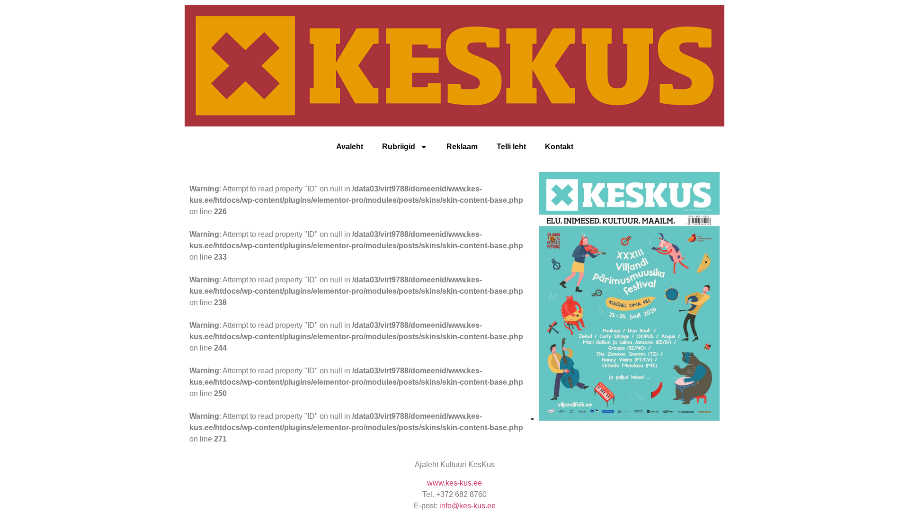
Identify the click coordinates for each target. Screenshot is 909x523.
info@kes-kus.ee (467, 506)
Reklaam (462, 147)
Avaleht (349, 147)
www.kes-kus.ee (454, 483)
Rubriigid (398, 147)
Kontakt (559, 147)
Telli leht (511, 147)
